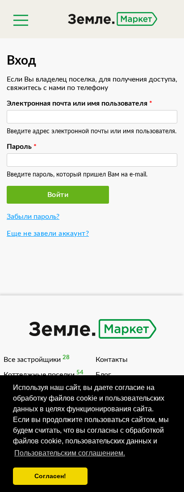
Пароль (22, 146)
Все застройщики (32, 359)
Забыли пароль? (33, 216)
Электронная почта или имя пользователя (79, 103)
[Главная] (92, 20)
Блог (103, 374)
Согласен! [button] (50, 476)
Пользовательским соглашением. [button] (69, 453)
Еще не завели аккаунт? (48, 233)
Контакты (112, 359)
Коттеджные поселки (39, 374)
